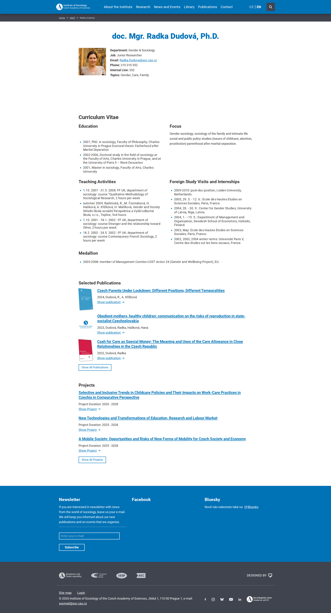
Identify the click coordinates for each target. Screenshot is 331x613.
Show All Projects (92, 459)
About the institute (118, 7)
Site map (65, 593)
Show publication (109, 302)
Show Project (88, 409)
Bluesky (253, 507)
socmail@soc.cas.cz (73, 603)
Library (189, 7)
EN (259, 7)
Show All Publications (95, 367)
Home (62, 18)
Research (143, 7)
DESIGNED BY (257, 575)
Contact (227, 7)
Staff (72, 18)
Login (81, 593)
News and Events (167, 7)
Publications (207, 7)
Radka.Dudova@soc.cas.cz (138, 60)
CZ (251, 7)
